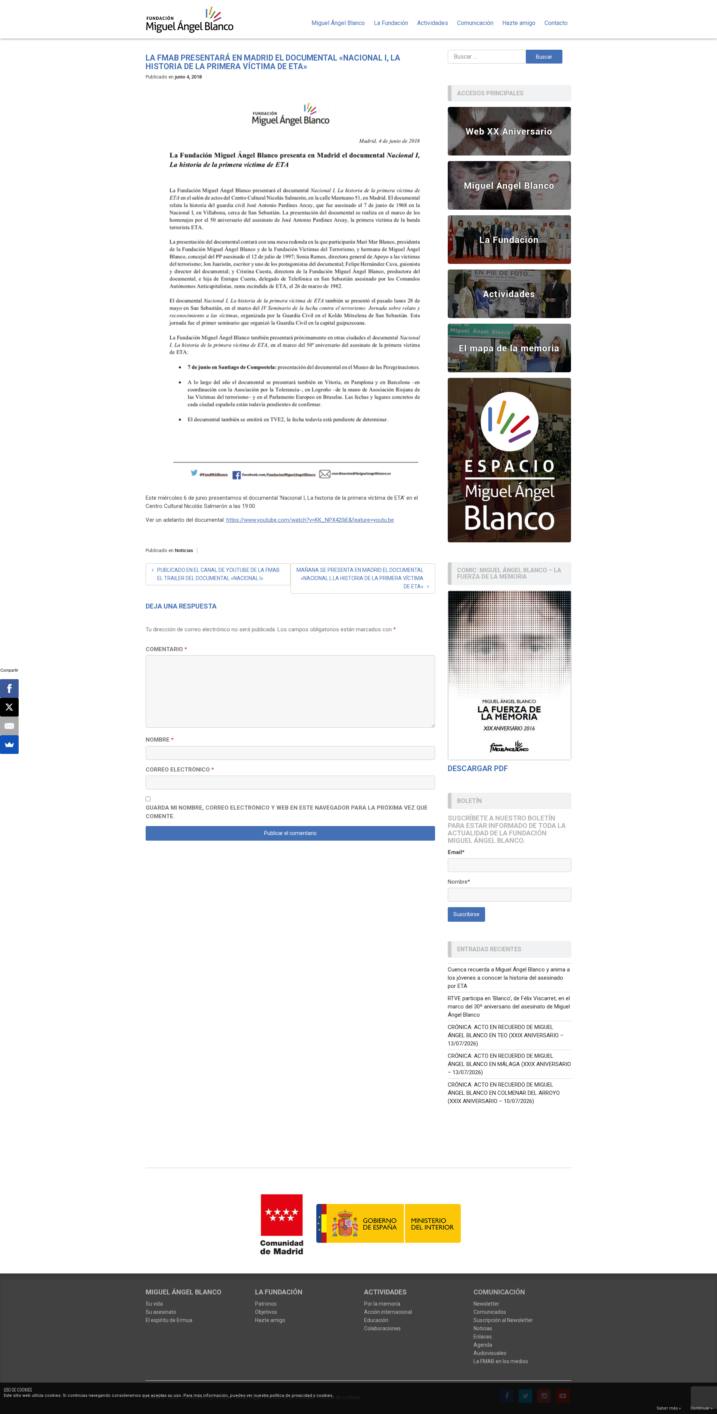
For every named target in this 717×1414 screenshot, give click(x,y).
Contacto (556, 23)
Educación (376, 1320)
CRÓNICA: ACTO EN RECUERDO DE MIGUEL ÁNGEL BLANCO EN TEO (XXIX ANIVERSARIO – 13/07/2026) (506, 1035)
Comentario (166, 649)
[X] (9, 707)
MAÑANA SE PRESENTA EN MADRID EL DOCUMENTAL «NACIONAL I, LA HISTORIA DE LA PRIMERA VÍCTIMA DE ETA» (360, 578)
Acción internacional (388, 1312)
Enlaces (483, 1337)
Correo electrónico (180, 769)
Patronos (266, 1304)
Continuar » (701, 1408)
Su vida (154, 1304)
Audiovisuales (490, 1353)
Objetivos (266, 1312)
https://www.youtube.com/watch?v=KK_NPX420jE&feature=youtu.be (310, 520)
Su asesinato (161, 1312)
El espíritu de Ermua (169, 1320)
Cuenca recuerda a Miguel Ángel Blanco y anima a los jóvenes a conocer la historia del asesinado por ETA (509, 977)
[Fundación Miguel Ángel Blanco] (195, 19)
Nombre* (459, 881)
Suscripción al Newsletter (503, 1320)
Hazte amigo (519, 23)
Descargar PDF (478, 768)
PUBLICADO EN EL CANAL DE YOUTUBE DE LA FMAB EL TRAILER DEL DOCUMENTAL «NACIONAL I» (218, 574)
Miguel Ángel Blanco (338, 23)
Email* (456, 852)
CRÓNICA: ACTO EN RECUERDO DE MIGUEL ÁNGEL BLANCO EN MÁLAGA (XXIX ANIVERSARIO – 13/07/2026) (509, 1064)
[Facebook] (9, 688)
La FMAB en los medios (501, 1361)
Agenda (483, 1345)
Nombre (160, 739)
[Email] (9, 726)
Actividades (432, 23)
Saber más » (669, 1408)
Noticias (184, 550)
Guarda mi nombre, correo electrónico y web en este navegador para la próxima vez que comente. (287, 812)
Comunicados (490, 1312)
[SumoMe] (9, 744)
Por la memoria (382, 1304)
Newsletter (486, 1304)
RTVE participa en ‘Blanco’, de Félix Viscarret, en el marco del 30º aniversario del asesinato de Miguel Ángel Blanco (509, 1006)
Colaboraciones (382, 1328)
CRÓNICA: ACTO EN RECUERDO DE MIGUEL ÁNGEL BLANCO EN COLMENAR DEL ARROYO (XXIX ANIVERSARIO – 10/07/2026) (504, 1093)
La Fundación (391, 23)
